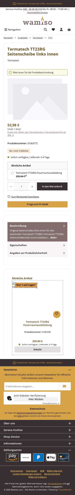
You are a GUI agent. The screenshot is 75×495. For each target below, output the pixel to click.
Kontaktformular (37, 12)
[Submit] (64, 386)
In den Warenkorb (52, 186)
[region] (37, 94)
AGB (19, 415)
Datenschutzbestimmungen (29, 412)
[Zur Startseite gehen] (37, 20)
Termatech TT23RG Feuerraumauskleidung (39, 172)
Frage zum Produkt (37, 204)
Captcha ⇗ (51, 403)
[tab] (37, 232)
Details (37, 349)
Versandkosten (55, 483)
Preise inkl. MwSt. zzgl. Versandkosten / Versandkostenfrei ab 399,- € (36, 134)
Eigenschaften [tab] (18, 245)
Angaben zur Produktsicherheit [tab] (28, 253)
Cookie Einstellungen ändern (27, 474)
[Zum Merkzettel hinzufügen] (56, 314)
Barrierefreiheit (52, 474)
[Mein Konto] (61, 30)
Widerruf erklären (37, 477)
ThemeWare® (64, 489)
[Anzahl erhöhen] (32, 186)
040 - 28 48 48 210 (32, 9)
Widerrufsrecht (54, 470)
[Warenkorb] (69, 30)
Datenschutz (16, 470)
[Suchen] (46, 30)
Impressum (31, 470)
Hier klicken (36, 399)
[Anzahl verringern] (10, 186)
